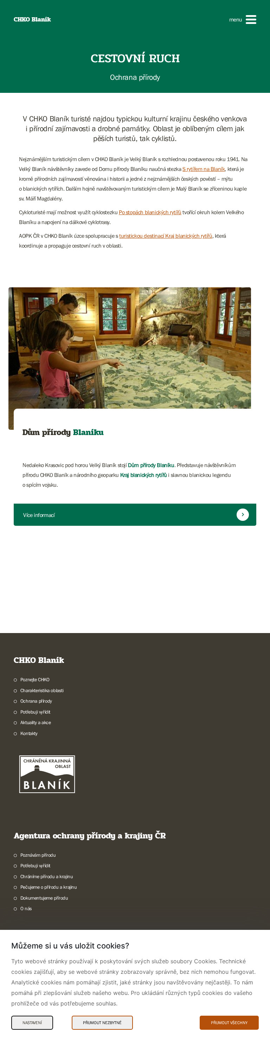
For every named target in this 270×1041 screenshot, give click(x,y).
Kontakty (29, 733)
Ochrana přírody (36, 701)
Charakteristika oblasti (42, 690)
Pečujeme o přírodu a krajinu (48, 887)
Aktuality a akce (35, 722)
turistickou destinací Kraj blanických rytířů (165, 235)
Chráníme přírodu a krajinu (46, 876)
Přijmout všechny (229, 1022)
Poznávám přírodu (38, 855)
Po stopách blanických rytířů (150, 212)
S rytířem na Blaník (203, 169)
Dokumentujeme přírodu (44, 898)
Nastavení (32, 1022)
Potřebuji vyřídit (35, 712)
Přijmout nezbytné (102, 1022)
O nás (26, 908)
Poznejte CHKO (35, 679)
